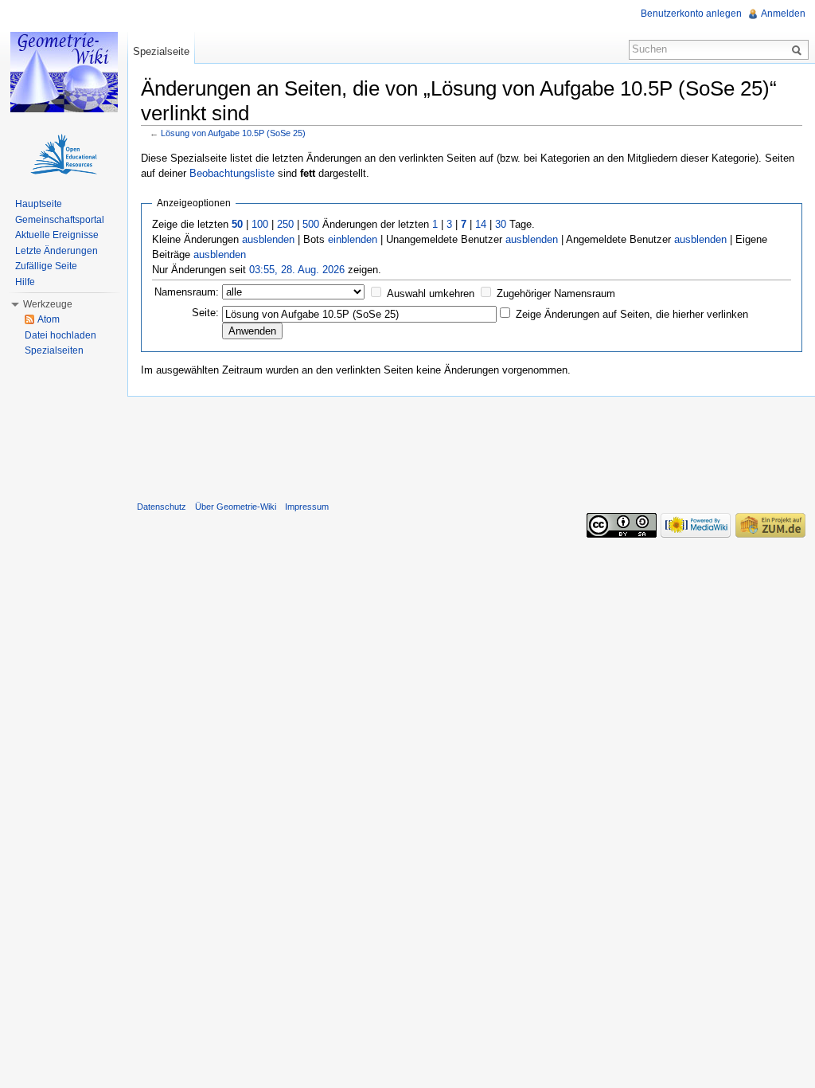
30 (500, 224)
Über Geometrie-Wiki (235, 506)
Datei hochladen (60, 335)
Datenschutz (161, 506)
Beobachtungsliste (232, 173)
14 (480, 224)
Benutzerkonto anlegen (691, 13)
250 (285, 224)
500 (310, 224)
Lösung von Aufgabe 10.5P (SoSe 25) (233, 133)
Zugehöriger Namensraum (556, 293)
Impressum (307, 506)
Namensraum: (186, 292)
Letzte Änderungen (56, 250)
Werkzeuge (47, 304)
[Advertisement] (471, 445)
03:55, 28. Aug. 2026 (297, 270)
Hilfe (25, 282)
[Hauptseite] (63, 71)
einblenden (352, 239)
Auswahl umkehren (430, 293)
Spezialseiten (54, 350)
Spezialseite (161, 51)
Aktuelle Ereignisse (57, 235)
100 (260, 224)
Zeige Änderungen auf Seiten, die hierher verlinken (632, 314)
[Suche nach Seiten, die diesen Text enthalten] (799, 49)
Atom (48, 319)
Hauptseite (38, 203)
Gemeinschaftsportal (59, 219)
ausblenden (268, 239)
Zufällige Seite (46, 266)
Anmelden (783, 13)
